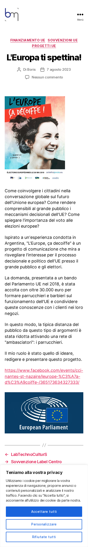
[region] (44, 506)
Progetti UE (44, 46)
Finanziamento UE (27, 40)
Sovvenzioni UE (63, 40)
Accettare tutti (44, 512)
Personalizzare (44, 524)
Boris (31, 69)
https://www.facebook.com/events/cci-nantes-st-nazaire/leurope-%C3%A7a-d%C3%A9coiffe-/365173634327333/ (44, 376)
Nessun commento (47, 77)
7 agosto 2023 (59, 69)
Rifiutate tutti (44, 537)
